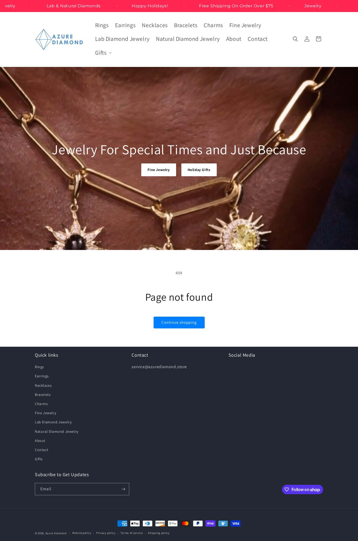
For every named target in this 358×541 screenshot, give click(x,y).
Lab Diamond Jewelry (53, 422)
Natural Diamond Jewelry (56, 431)
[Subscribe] (123, 489)
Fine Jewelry (159, 169)
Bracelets (43, 394)
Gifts (39, 459)
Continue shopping (179, 322)
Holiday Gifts (199, 169)
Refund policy (81, 533)
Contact (41, 449)
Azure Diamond (56, 533)
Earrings (42, 376)
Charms (41, 403)
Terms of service (132, 533)
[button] (103, 53)
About (40, 440)
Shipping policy (159, 533)
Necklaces (43, 385)
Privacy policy (106, 533)
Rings (39, 367)
